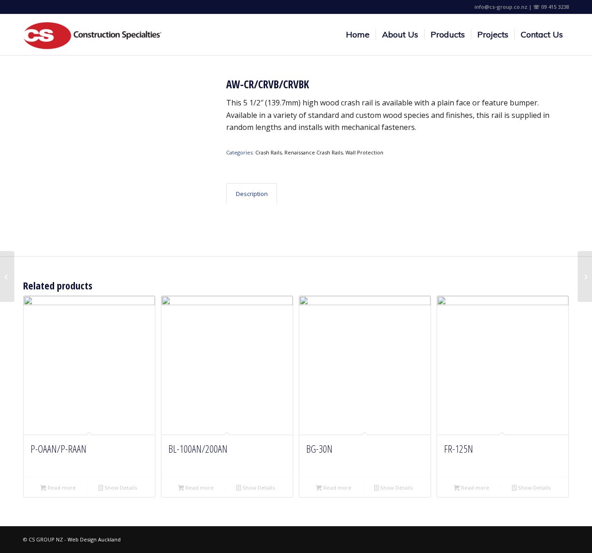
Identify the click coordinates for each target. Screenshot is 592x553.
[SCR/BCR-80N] (7, 276)
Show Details (120, 487)
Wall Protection (364, 152)
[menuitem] (358, 34)
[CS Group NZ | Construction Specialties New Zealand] (92, 34)
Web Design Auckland (94, 539)
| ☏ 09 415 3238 (549, 6)
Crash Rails (268, 152)
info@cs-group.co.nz (501, 6)
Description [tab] (252, 194)
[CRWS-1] (585, 276)
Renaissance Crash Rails (313, 152)
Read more (61, 487)
